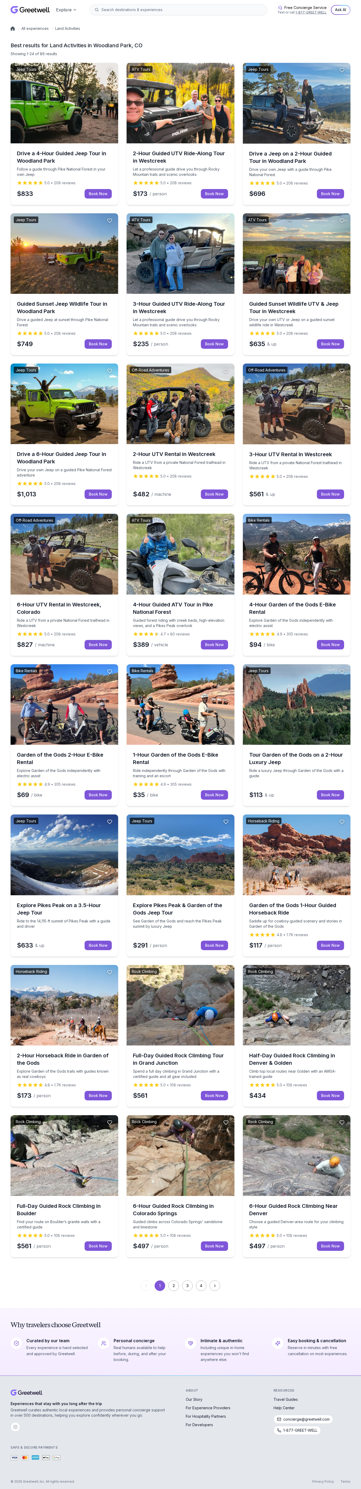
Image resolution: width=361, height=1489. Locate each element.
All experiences (35, 28)
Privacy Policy (323, 1481)
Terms (345, 1481)
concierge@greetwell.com (306, 1419)
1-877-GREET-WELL (311, 12)
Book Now (98, 193)
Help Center (284, 1408)
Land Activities (67, 28)
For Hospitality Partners (206, 1416)
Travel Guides (286, 1399)
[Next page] (215, 1285)
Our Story (194, 1399)
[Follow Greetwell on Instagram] (15, 1427)
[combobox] (182, 9)
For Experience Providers (208, 1408)
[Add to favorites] (109, 70)
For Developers (199, 1424)
